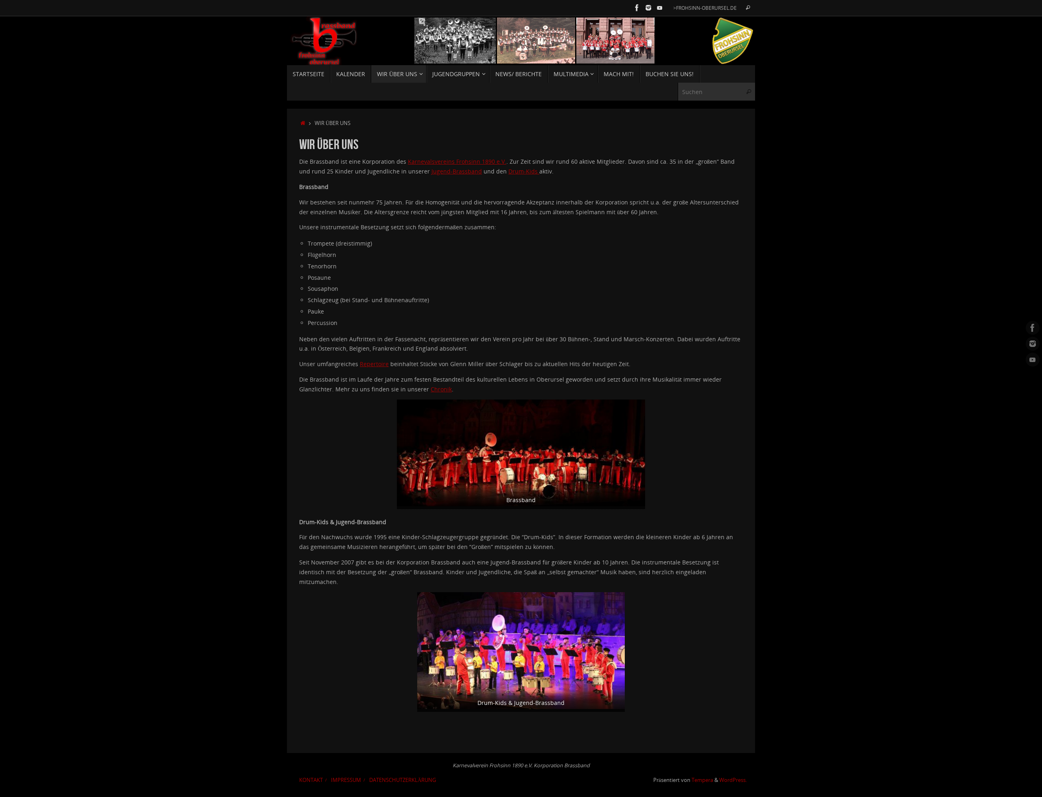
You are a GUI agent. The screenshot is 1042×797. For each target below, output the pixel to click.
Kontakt (311, 780)
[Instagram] (648, 7)
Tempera (702, 780)
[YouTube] (659, 7)
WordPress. (733, 780)
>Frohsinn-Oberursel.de (705, 7)
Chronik (441, 389)
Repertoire (374, 364)
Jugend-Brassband (456, 171)
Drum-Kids (523, 171)
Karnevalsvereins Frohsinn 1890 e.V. (457, 161)
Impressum (346, 780)
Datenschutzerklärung (402, 780)
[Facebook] (637, 7)
